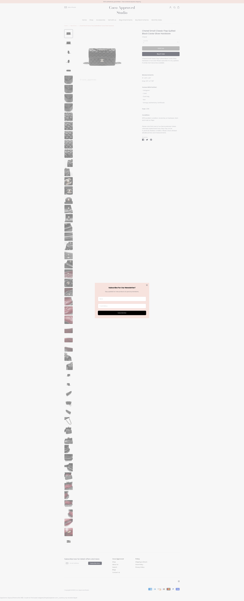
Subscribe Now (122, 313)
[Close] (147, 285)
